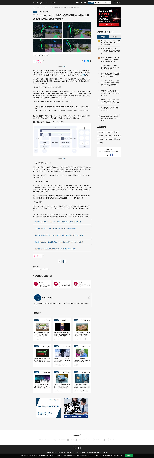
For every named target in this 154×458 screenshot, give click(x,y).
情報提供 (69, 452)
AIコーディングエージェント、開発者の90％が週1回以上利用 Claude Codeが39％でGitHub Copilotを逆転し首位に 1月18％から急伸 (110, 83)
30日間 (115, 37)
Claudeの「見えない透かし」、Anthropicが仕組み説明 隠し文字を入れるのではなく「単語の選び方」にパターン (110, 92)
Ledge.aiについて (51, 452)
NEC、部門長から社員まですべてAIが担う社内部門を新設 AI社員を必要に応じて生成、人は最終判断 (110, 74)
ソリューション (106, 2)
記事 (92, 2)
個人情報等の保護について (94, 452)
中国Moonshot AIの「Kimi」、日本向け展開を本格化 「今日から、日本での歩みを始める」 (110, 42)
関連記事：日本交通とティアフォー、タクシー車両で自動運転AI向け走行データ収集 (59, 235)
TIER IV (64, 66)
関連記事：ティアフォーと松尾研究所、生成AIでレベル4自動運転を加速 (55, 228)
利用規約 (105, 452)
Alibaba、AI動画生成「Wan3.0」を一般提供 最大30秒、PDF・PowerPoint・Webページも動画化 (110, 101)
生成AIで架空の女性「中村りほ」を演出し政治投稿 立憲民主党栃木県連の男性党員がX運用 (110, 67)
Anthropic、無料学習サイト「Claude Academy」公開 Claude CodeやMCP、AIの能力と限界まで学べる (110, 51)
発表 (83, 75)
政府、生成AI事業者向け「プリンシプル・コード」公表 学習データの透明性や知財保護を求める (110, 59)
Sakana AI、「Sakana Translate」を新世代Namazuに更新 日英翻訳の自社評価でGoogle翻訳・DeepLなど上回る (110, 117)
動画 (98, 2)
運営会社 (82, 452)
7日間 (103, 37)
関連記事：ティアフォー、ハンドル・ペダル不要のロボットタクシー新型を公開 (58, 222)
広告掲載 (76, 452)
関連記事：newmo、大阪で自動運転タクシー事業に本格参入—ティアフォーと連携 (59, 242)
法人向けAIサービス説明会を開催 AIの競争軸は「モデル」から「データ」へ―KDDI (110, 108)
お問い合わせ (61, 452)
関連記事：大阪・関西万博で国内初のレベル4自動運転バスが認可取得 (55, 249)
